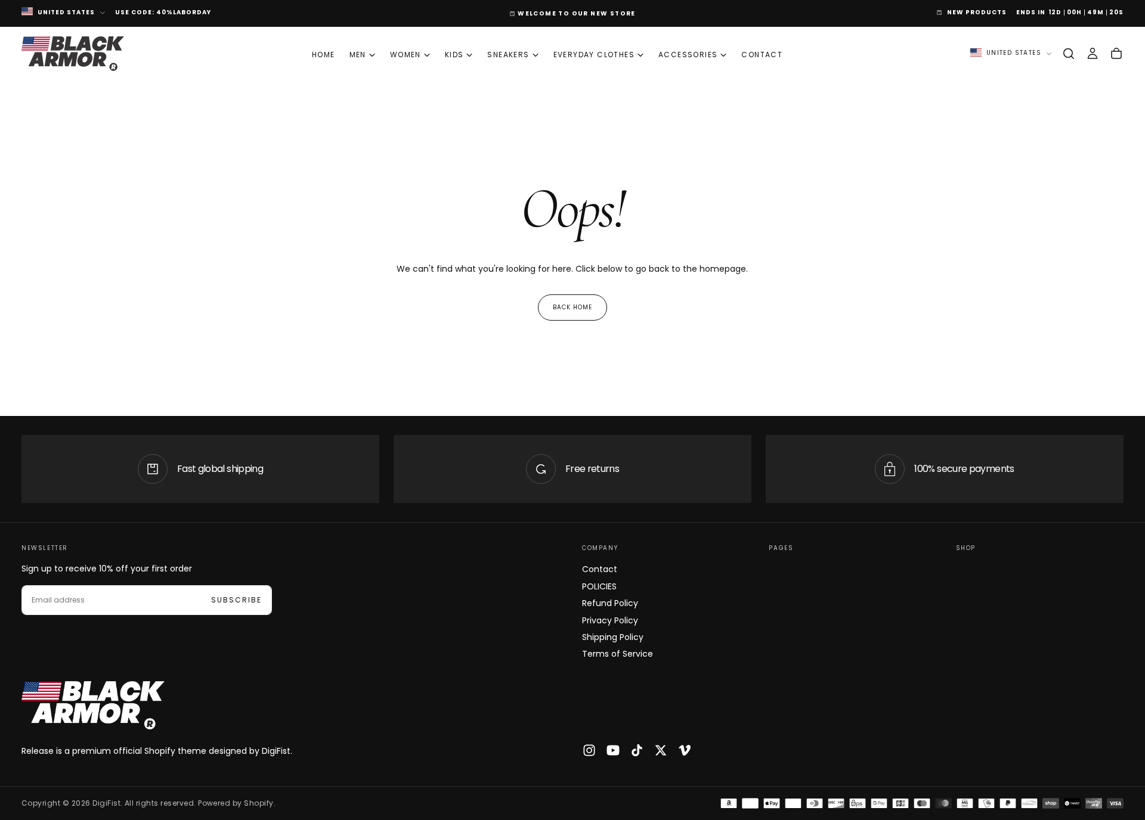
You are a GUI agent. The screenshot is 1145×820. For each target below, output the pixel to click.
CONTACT (761, 54)
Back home (572, 307)
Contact (599, 569)
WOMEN (405, 54)
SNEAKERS (508, 54)
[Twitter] (661, 750)
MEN (357, 54)
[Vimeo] (684, 750)
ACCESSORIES (687, 54)
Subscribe (236, 600)
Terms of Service (617, 654)
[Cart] (1116, 53)
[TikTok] (637, 750)
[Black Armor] (93, 705)
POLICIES (599, 586)
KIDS (454, 54)
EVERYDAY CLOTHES (594, 54)
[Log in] (1092, 53)
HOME (323, 54)
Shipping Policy (612, 637)
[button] (1069, 53)
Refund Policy (610, 603)
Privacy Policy (610, 620)
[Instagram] (589, 750)
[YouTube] (613, 750)
